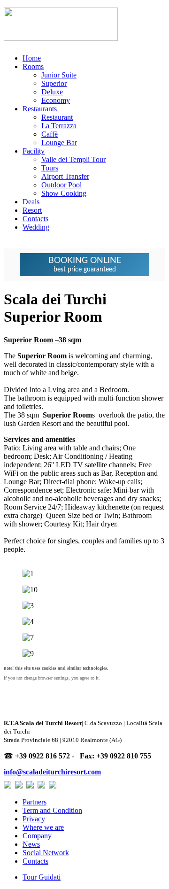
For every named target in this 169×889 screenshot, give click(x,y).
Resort (32, 210)
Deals (31, 202)
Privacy (34, 819)
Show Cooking (63, 193)
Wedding (36, 227)
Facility (34, 151)
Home (32, 58)
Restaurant (57, 117)
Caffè (49, 134)
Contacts (35, 219)
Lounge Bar (59, 143)
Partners (34, 802)
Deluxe (52, 92)
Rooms (33, 66)
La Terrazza (59, 126)
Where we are (43, 827)
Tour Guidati (42, 877)
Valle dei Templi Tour (73, 159)
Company (37, 836)
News (31, 844)
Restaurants (40, 109)
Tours (49, 168)
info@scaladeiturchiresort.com (52, 772)
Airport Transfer (65, 176)
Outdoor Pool (61, 185)
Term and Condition (52, 810)
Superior (54, 83)
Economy (55, 100)
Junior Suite (59, 75)
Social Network (46, 853)
